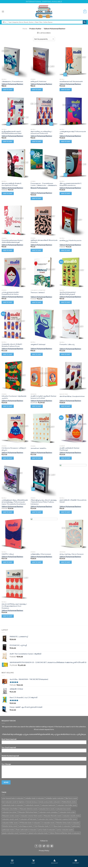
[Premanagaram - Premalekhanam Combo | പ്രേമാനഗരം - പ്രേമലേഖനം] (44, 163)
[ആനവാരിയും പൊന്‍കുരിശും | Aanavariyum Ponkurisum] (44, 111)
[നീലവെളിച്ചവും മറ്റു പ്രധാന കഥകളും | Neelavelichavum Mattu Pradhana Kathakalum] (44, 480)
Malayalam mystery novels (10, 816)
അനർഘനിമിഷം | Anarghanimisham (72, 396)
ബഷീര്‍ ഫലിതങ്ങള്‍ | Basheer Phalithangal (70, 449)
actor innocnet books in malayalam (13, 798)
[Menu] (3, 11)
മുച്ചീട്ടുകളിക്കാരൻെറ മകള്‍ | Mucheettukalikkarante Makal (11, 132)
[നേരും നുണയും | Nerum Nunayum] (73, 534)
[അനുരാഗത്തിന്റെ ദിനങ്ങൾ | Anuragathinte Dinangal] (15, 163)
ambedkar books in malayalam (34, 798)
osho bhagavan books (25, 826)
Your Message (6, 764)
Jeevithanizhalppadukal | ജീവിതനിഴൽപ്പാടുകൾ (68, 293)
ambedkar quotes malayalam (55, 798)
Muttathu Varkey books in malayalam (67, 823)
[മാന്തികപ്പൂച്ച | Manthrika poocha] (73, 220)
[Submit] (84, 22)
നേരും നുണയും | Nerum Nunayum (72, 554)
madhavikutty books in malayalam (12, 805)
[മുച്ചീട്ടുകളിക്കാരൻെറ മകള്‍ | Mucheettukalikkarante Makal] (15, 111)
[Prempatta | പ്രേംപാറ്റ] (73, 324)
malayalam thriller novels (10, 823)
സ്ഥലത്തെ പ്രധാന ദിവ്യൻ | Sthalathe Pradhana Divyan (12, 345)
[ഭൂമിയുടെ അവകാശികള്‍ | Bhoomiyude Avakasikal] (44, 220)
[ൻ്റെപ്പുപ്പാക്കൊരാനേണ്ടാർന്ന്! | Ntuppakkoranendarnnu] (73, 163)
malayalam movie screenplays (48, 812)
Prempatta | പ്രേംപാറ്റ (67, 344)
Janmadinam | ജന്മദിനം (38, 448)
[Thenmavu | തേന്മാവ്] (44, 272)
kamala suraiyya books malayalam (49, 802)
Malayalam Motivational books (27, 812)
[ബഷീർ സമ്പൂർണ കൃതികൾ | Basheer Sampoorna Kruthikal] (44, 376)
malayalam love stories (9, 812)
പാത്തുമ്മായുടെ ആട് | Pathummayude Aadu (73, 132)
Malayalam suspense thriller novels (66, 819)
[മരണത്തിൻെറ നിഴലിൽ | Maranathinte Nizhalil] (73, 480)
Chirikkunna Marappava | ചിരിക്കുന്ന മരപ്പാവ (14, 449)
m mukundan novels (48, 823)
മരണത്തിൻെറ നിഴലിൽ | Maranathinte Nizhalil (73, 501)
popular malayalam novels (10, 833)
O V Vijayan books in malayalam (60, 826)
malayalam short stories (45, 819)
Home (25, 29)
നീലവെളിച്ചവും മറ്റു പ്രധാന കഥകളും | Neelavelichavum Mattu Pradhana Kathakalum (44, 502)
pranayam (23, 833)
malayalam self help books (28, 819)
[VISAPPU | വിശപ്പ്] (15, 534)
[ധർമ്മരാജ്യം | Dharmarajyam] (44, 534)
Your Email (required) (9, 747)
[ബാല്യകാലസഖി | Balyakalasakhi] (73, 61)
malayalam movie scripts (67, 812)
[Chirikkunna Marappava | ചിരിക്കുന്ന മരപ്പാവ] (15, 428)
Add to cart (7, 89)
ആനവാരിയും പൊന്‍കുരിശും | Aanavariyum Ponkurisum (41, 132)
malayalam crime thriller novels (67, 805)
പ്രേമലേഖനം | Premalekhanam (12, 81)
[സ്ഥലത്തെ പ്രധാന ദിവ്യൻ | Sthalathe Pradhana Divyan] (15, 324)
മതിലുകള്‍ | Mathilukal (38, 81)
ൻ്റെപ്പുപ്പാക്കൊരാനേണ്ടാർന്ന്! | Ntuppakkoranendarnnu (71, 184)
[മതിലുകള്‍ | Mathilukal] (44, 61)
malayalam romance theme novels (31, 816)
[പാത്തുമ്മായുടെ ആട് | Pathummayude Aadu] (73, 111)
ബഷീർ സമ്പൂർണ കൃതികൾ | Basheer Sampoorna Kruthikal (43, 397)
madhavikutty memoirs (32, 805)
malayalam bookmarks (48, 805)
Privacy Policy (44, 850)
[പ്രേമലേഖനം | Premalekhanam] (15, 61)
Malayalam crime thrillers (10, 809)
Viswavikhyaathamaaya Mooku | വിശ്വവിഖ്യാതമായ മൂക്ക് (12, 241)
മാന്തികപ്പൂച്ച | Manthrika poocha (70, 240)
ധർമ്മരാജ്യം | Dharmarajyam (41, 554)
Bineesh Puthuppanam (39, 188)
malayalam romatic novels (10, 819)
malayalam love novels (63, 809)
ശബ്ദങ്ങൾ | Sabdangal (38, 344)
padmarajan (76, 826)
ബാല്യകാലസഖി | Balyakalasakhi (71, 81)
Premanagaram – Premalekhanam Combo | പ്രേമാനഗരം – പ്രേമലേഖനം (44, 184)
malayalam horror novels (46, 809)
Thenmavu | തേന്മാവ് (37, 292)
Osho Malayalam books (41, 826)
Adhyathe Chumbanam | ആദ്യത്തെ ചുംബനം (14, 397)
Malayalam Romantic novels (52, 816)
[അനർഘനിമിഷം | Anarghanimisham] (73, 376)
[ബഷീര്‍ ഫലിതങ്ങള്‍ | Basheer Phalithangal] (73, 428)
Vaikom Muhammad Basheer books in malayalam (65, 833)
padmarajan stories (8, 829)
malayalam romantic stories (71, 816)
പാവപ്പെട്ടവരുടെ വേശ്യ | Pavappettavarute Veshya (10, 293)
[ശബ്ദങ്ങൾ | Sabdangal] (44, 324)
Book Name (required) (9, 739)
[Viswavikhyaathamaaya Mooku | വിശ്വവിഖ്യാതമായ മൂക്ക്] (15, 220)
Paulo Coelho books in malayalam (26, 829)
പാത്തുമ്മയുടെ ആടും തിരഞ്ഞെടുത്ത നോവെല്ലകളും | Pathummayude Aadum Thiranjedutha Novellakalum (15, 502)
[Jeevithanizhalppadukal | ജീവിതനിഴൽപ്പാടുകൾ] (73, 272)
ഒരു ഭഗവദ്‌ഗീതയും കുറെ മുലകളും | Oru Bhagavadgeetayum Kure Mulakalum (14, 606)
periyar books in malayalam (46, 829)
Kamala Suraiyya (32, 802)
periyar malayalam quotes (65, 829)
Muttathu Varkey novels (9, 826)
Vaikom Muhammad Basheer (12, 84)
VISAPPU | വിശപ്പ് (7, 554)
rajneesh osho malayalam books (38, 833)
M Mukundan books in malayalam (30, 823)
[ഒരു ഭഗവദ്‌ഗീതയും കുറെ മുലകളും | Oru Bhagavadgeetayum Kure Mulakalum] (15, 584)
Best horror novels (71, 798)
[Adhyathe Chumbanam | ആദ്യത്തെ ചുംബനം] (15, 376)
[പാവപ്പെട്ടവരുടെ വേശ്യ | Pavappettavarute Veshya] (15, 272)
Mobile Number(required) (10, 756)
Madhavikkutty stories (69, 802)
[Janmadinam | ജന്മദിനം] (44, 428)
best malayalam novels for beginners (13, 802)
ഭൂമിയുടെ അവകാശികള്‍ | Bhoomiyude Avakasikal (44, 241)
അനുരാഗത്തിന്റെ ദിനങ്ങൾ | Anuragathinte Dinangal (11, 184)
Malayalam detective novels (28, 809)
